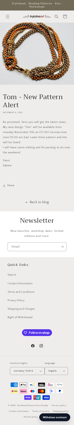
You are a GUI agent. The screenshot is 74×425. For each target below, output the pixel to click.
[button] (7, 16)
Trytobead (22, 405)
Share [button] (10, 185)
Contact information (19, 411)
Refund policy (31, 417)
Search (12, 274)
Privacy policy (59, 405)
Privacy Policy (16, 300)
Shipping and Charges (21, 308)
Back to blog (39, 202)
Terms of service (40, 411)
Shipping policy (61, 411)
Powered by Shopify (38, 405)
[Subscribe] (62, 246)
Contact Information (20, 283)
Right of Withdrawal (20, 317)
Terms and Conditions (21, 291)
